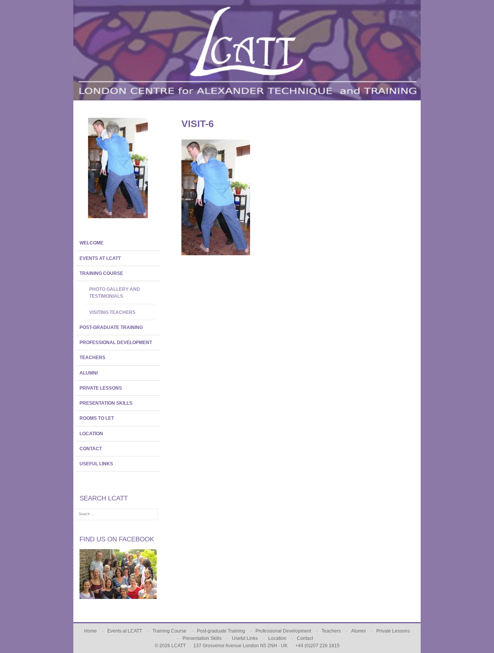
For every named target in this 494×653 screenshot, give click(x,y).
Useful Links (96, 463)
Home (90, 631)
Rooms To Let (97, 418)
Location (91, 433)
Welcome (91, 243)
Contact (91, 448)
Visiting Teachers (112, 312)
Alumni (89, 373)
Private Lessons (101, 388)
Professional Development (116, 342)
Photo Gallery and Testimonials (114, 293)
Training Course (101, 273)
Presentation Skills (106, 403)
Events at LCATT (100, 258)
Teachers (92, 357)
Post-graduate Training (111, 327)
